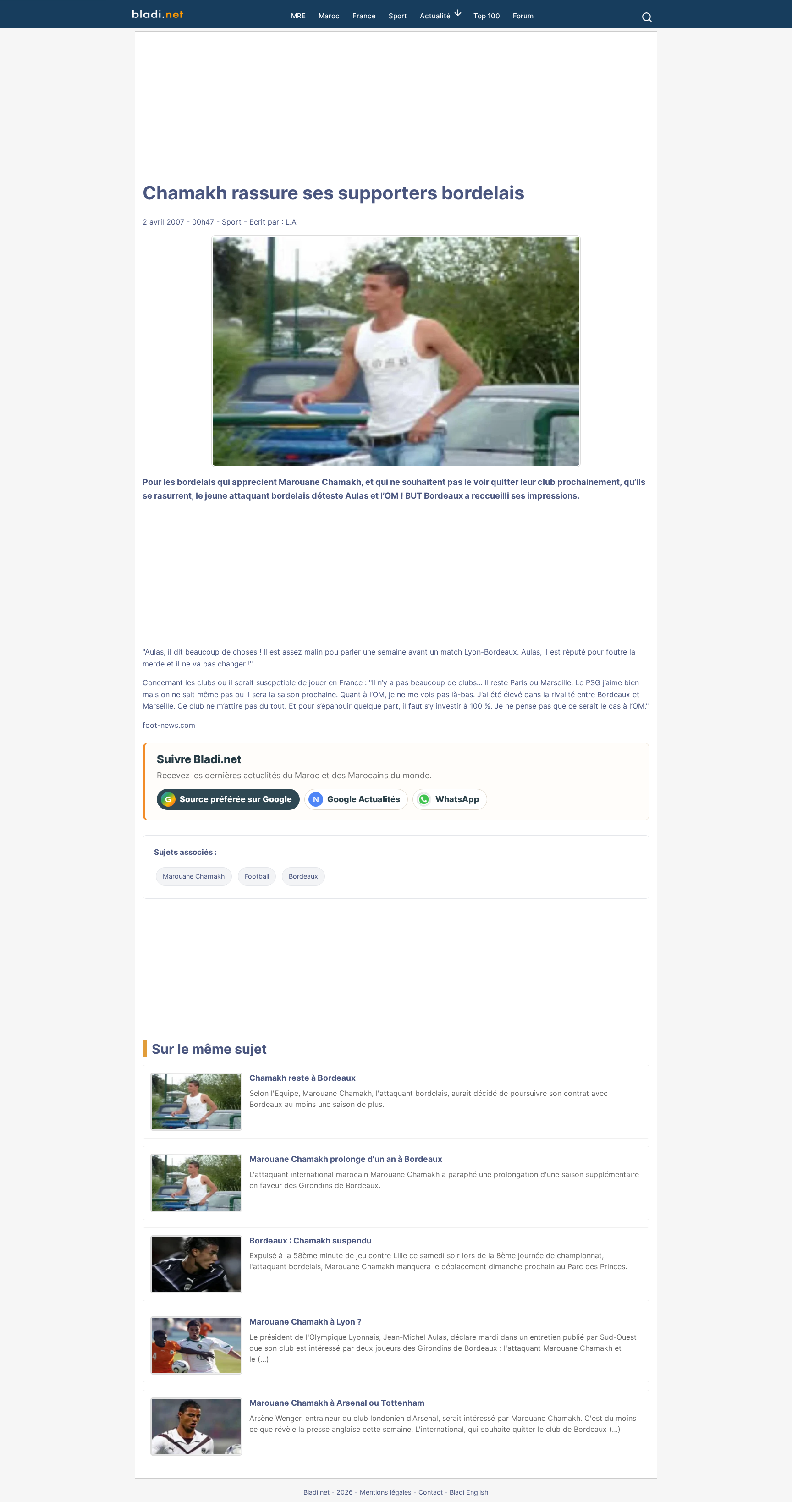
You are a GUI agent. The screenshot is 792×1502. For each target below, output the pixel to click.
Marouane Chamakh (194, 876)
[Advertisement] (396, 105)
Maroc (329, 15)
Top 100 (486, 15)
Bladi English (469, 1492)
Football (257, 876)
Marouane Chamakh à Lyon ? (305, 1321)
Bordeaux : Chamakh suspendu (310, 1240)
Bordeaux (303, 876)
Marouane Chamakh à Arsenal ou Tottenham (336, 1403)
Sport (398, 15)
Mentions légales (386, 1492)
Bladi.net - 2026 (328, 1492)
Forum (523, 15)
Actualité (435, 15)
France (364, 15)
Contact (430, 1492)
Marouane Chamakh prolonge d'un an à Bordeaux (345, 1159)
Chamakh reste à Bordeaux (302, 1078)
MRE (298, 15)
